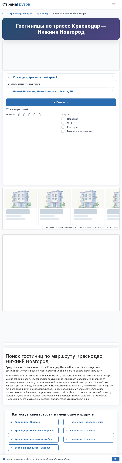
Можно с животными (79, 131)
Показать (62, 102)
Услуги (65, 114)
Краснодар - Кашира (82, 430)
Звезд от (10, 115)
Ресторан (72, 127)
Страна (16, 4)
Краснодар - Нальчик (82, 439)
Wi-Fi (70, 123)
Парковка (72, 119)
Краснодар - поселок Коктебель (34, 439)
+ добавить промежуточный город (23, 84)
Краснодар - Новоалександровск (34, 430)
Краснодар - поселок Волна (86, 422)
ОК (115, 459)
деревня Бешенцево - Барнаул (33, 447)
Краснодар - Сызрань (27, 422)
